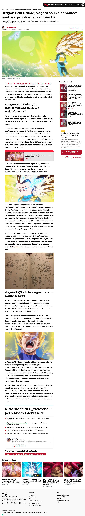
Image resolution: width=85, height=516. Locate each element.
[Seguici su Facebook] (3, 503)
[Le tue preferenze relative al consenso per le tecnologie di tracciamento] (2, 514)
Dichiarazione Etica (34, 503)
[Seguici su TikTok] (15, 503)
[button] (14, 156)
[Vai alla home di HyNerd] (49, 4)
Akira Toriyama (10, 454)
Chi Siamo (31, 495)
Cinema (65, 4)
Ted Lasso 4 (10, 433)
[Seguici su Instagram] (11, 503)
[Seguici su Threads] (7, 503)
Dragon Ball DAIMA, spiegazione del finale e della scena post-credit (10, 481)
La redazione (32, 497)
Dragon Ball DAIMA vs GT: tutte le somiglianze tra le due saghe (73, 481)
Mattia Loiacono (11, 27)
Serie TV (70, 4)
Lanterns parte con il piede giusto (16, 427)
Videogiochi (58, 4)
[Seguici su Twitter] (20, 503)
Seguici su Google (61, 502)
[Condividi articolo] (82, 28)
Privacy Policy (4, 510)
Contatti (31, 498)
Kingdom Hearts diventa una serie (16, 423)
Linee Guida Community (63, 495)
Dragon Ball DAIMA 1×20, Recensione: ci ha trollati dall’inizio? (31, 481)
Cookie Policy (12, 510)
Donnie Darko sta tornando (15, 418)
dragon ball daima (29, 454)
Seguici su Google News (63, 500)
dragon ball (19, 454)
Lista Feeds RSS (61, 497)
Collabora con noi (33, 500)
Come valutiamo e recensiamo (36, 502)
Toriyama (17, 247)
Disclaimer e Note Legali (35, 505)
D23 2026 (9, 430)
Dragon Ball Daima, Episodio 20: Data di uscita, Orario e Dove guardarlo (51, 482)
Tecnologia (77, 4)
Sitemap (59, 498)
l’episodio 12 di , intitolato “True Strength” (29, 84)
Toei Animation (41, 454)
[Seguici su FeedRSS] (24, 503)
